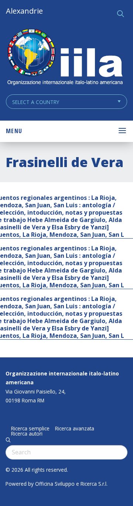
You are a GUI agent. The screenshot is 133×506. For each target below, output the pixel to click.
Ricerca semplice (30, 428)
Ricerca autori (26, 433)
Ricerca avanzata (74, 428)
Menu (14, 131)
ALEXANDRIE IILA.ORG (64, 57)
